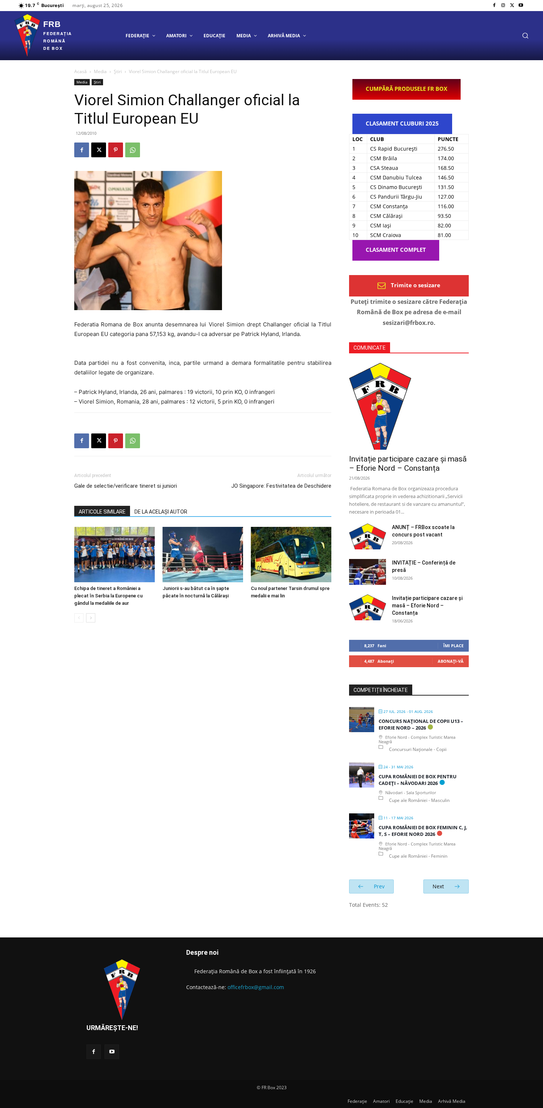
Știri (118, 71)
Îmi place (453, 645)
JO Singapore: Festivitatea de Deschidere (281, 486)
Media (100, 71)
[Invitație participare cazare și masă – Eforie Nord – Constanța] (409, 406)
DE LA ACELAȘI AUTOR (160, 512)
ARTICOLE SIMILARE (102, 512)
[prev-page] (78, 617)
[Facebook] (494, 5)
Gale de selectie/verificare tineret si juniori (125, 486)
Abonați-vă (451, 661)
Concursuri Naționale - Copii (418, 749)
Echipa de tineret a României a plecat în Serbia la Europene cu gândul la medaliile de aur (108, 596)
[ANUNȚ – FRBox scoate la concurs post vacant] (367, 536)
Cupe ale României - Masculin (419, 800)
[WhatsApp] (132, 150)
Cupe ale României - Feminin (418, 856)
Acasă (80, 71)
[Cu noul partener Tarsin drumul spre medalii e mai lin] (291, 554)
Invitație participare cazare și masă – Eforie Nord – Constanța (408, 463)
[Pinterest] (115, 150)
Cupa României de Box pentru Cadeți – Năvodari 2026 (418, 779)
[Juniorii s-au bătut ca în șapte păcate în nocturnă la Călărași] (203, 554)
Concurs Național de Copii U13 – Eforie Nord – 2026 (421, 724)
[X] (512, 5)
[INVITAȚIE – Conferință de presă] (367, 572)
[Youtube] (520, 5)
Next (439, 886)
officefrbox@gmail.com (256, 987)
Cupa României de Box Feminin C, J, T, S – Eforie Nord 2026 (423, 830)
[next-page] (90, 617)
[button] (525, 35)
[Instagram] (503, 5)
